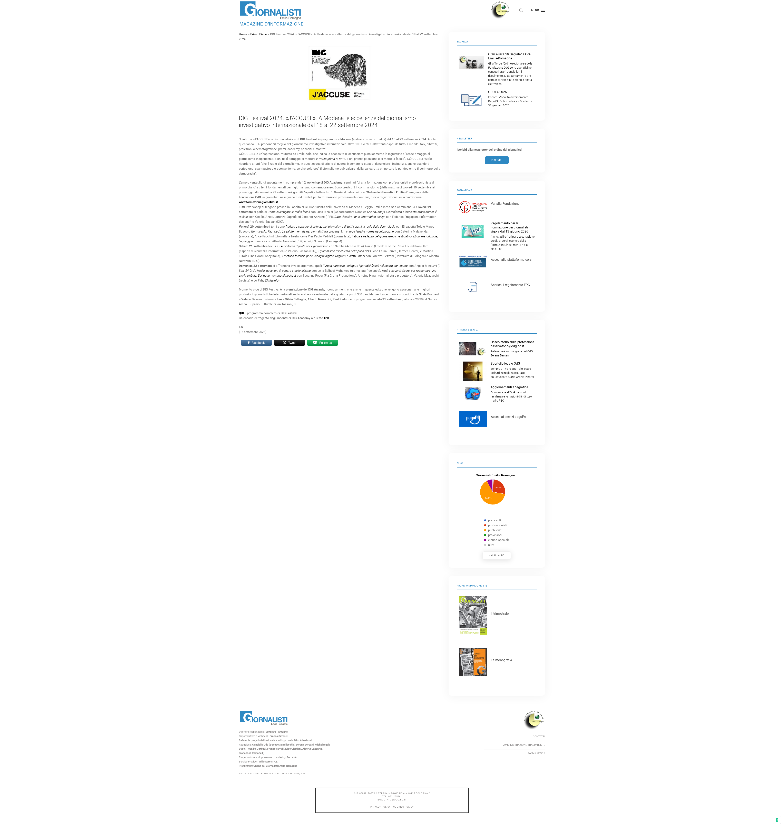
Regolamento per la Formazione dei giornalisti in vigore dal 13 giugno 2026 (513, 235)
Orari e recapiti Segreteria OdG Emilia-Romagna (510, 69)
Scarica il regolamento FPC (510, 285)
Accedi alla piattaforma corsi (511, 260)
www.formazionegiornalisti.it (258, 202)
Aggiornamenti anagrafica (511, 393)
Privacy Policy (380, 807)
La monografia (501, 660)
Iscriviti (496, 160)
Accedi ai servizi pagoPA (508, 417)
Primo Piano (258, 34)
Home (243, 34)
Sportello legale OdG (512, 370)
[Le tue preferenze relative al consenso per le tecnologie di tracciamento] (777, 820)
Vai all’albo (497, 555)
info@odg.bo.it (396, 799)
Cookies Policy (403, 807)
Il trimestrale (500, 614)
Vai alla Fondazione (505, 204)
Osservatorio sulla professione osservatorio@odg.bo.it (512, 348)
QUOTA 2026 (510, 98)
